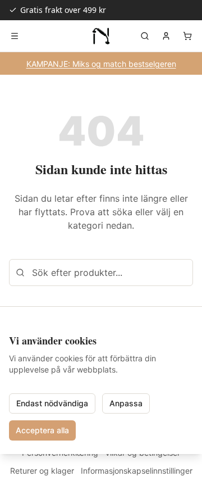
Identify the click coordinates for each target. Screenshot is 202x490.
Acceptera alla (42, 430)
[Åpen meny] (14, 36)
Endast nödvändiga (52, 403)
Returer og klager (42, 470)
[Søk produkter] (145, 36)
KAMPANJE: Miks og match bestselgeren (101, 64)
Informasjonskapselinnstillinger (136, 470)
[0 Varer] (187, 36)
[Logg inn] (166, 36)
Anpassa (126, 403)
